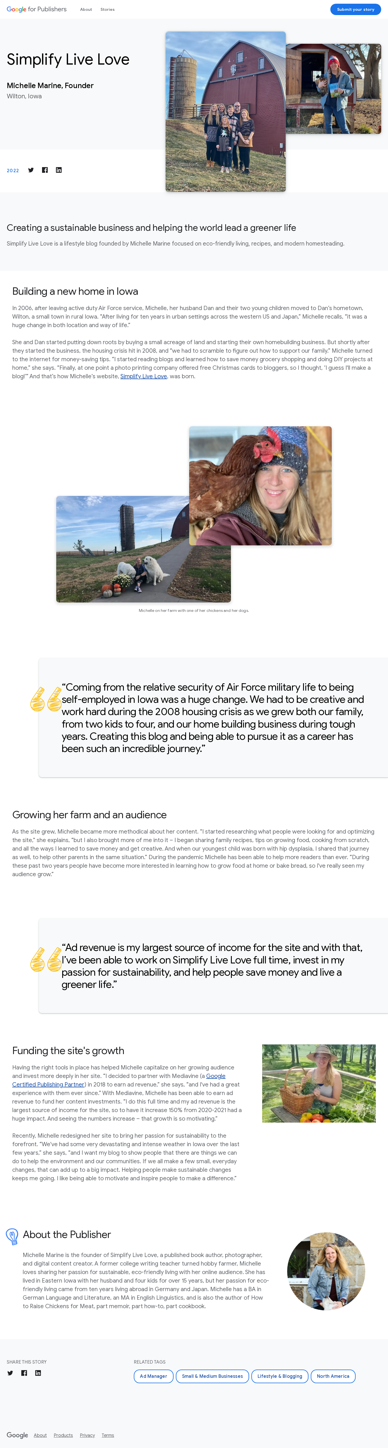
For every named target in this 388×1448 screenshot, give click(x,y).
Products (63, 1435)
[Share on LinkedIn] (58, 171)
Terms (108, 1435)
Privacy (87, 1435)
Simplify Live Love (143, 376)
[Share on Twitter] (31, 171)
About (86, 9)
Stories (108, 9)
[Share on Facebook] (44, 171)
